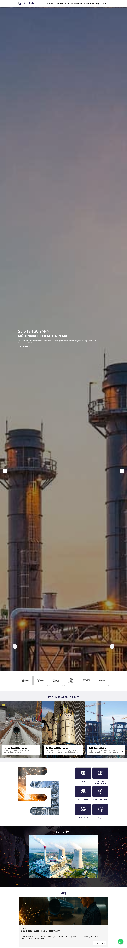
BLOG (92, 4)
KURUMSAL (60, 4)
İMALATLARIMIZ (50, 4)
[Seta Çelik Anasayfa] (26, 3)
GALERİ (67, 4)
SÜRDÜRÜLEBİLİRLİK (76, 4)
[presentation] (15, 646)
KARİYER (86, 4)
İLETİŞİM (97, 4)
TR (105, 4)
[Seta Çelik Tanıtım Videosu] (65, 858)
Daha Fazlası (98, 943)
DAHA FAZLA (25, 347)
